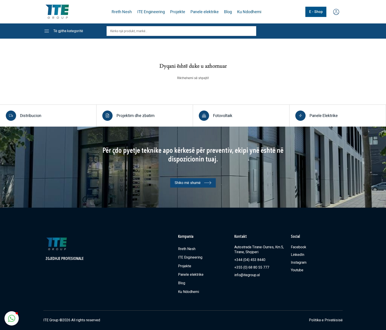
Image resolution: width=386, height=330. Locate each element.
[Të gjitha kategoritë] (46, 31)
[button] (11, 318)
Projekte (177, 11)
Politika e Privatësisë (326, 320)
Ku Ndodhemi (249, 11)
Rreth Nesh (122, 11)
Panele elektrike (205, 11)
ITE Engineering (151, 11)
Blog (228, 11)
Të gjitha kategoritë (68, 31)
